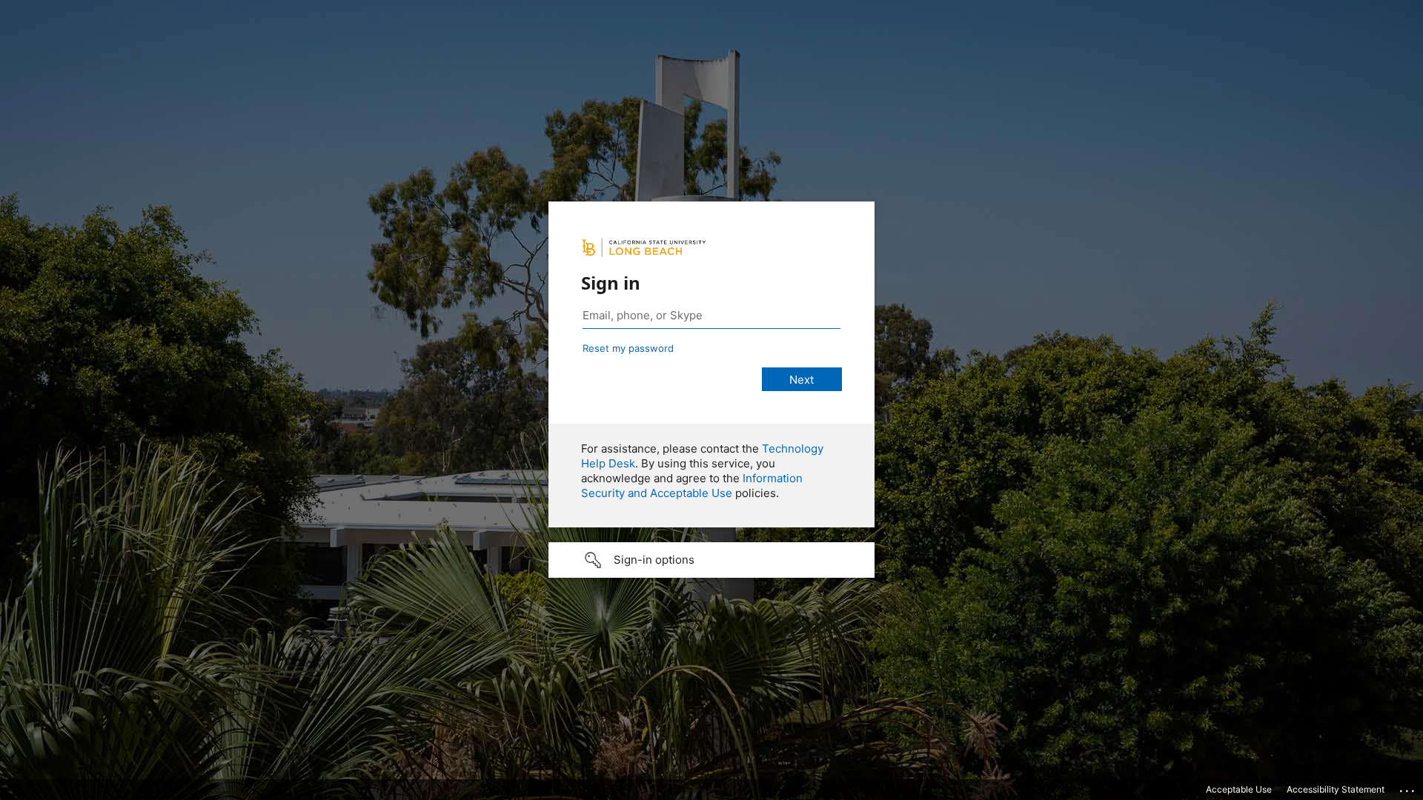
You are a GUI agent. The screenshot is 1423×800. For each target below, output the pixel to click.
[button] (711, 560)
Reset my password (628, 348)
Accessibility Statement (1335, 789)
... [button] (1408, 787)
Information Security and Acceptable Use (692, 485)
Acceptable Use (1239, 789)
